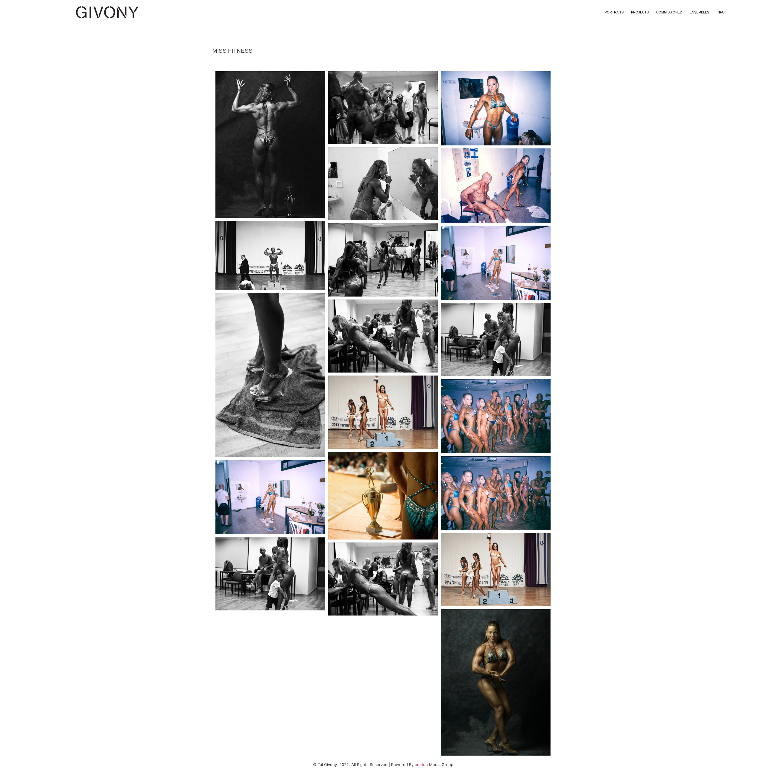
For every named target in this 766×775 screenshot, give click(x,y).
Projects (640, 12)
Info (721, 12)
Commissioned (669, 12)
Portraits (614, 12)
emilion (421, 764)
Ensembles (699, 12)
